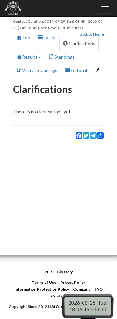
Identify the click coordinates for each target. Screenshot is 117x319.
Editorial (78, 70)
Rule (49, 271)
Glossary (65, 271)
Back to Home (92, 34)
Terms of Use (44, 282)
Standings (64, 57)
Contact (58, 296)
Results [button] (29, 57)
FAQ (99, 289)
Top (25, 37)
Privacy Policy (72, 282)
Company (81, 289)
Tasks (49, 37)
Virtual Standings (39, 70)
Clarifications (81, 43)
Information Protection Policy (41, 289)
